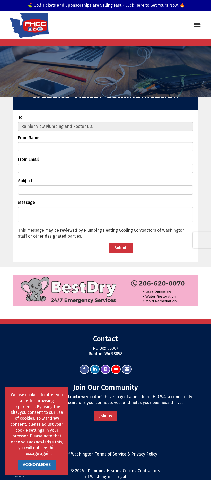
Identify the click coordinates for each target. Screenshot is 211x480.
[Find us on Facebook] (84, 369)
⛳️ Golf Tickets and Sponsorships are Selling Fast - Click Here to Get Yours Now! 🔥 (106, 5)
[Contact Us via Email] (127, 369)
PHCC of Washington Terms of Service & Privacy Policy (106, 454)
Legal (121, 476)
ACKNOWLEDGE (37, 464)
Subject (25, 180)
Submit (121, 247)
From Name (28, 137)
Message (26, 202)
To (20, 117)
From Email (28, 159)
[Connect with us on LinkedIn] (95, 369)
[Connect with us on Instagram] (105, 369)
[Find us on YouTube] (116, 369)
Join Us (105, 416)
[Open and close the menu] (138, 25)
